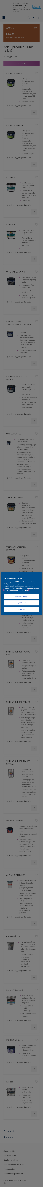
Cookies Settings (21, 596)
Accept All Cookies (21, 603)
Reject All (21, 609)
